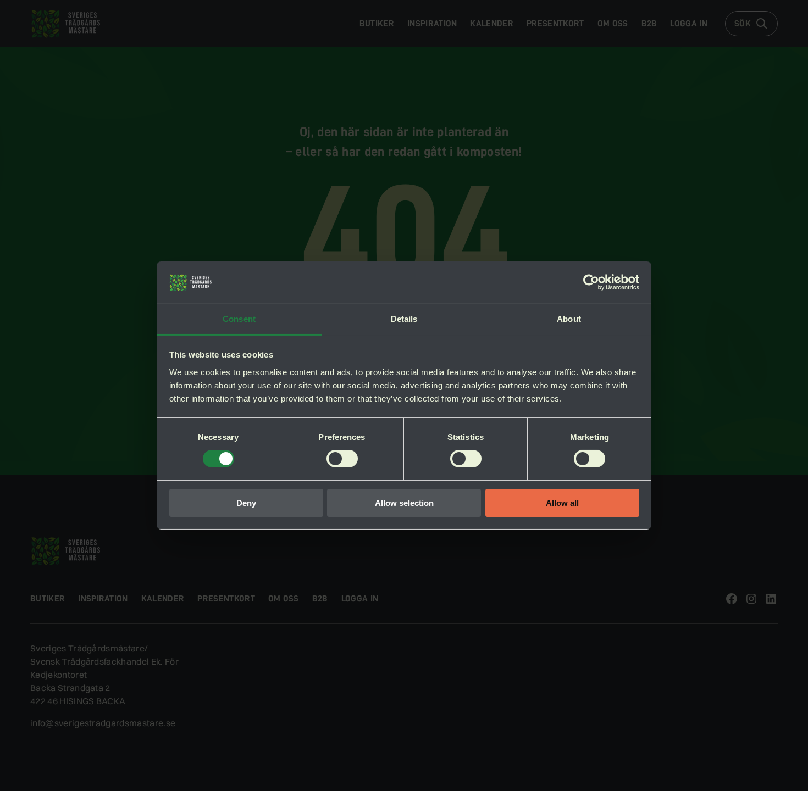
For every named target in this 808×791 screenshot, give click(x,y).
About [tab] (569, 319)
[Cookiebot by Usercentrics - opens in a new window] (591, 282)
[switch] (342, 458)
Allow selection (404, 503)
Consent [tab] (239, 319)
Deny (246, 503)
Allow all (562, 503)
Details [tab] (404, 319)
